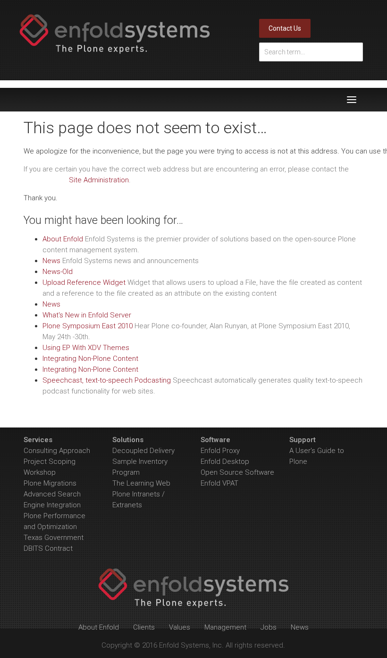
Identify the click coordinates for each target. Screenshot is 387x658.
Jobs (269, 627)
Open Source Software (237, 472)
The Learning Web (141, 483)
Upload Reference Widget (84, 282)
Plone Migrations (50, 483)
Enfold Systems (114, 34)
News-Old (57, 271)
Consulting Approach (57, 450)
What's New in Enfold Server (86, 315)
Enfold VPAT (219, 483)
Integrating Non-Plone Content (90, 358)
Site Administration (99, 180)
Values (179, 627)
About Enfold (62, 239)
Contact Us (285, 28)
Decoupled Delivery (143, 450)
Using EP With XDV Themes (85, 347)
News (51, 260)
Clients (144, 627)
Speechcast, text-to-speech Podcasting (106, 380)
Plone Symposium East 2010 (87, 326)
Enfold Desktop (225, 461)
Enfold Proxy (220, 450)
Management (225, 627)
